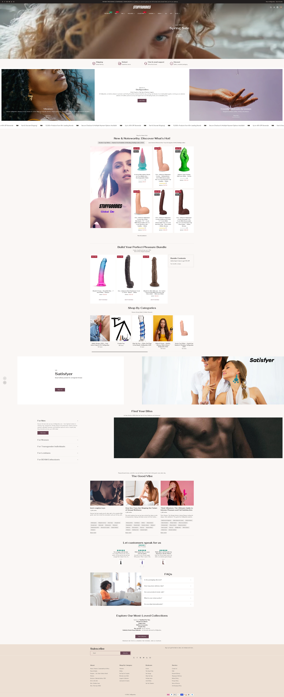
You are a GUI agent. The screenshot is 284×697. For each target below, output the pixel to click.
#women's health (144, 530)
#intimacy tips (108, 525)
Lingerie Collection (124, 678)
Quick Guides (279, 2)
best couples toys (97, 508)
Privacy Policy (175, 681)
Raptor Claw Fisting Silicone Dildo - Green (184, 175)
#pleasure (153, 525)
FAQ (173, 671)
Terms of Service (176, 683)
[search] (270, 7)
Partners (92, 676)
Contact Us (174, 668)
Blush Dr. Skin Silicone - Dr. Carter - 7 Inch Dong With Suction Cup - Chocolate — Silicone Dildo (155, 292)
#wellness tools (135, 530)
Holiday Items (149, 678)
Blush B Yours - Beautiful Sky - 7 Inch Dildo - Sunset (103, 291)
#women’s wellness (172, 530)
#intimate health (164, 525)
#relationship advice (95, 527)
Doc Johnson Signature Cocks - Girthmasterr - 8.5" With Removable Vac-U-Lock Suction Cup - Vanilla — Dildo (163, 178)
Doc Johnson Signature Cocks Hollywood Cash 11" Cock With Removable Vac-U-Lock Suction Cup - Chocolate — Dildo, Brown (163, 222)
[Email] (14, 2)
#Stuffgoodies (178, 527)
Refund (124, 62)
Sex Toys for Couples (124, 673)
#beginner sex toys (102, 522)
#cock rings (110, 522)
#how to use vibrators (183, 522)
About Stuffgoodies (270, 2)
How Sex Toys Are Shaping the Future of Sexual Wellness (141, 509)
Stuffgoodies (133, 694)
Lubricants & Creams (124, 681)
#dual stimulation (165, 522)
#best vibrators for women (178, 520)
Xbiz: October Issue (95, 683)
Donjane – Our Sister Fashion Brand (99, 673)
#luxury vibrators (173, 525)
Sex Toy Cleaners (150, 683)
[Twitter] (2, 2)
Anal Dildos (148, 681)
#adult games (93, 522)
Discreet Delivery (176, 673)
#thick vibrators (186, 527)
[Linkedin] (11, 2)
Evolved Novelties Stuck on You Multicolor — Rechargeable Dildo (142, 176)
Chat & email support (156, 62)
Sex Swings (148, 673)
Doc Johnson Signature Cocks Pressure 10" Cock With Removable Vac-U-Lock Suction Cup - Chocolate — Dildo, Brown (184, 222)
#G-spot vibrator (173, 522)
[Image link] (48, 95)
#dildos (143, 522)
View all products (141, 235)
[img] (142, 545)
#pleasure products (182, 525)
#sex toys (142, 527)
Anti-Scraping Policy (176, 686)
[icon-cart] (277, 7)
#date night (101, 525)
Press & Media (93, 671)
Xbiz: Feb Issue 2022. (95, 686)
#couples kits (117, 522)
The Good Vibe (149, 671)
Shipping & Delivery (177, 676)
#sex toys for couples (105, 527)
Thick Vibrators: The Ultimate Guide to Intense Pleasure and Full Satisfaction (177, 509)
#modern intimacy (145, 525)
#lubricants (115, 525)
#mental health (136, 525)
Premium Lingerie (149, 92)
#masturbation (129, 525)
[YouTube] (9, 2)
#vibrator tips (164, 530)
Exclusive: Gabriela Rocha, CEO (98, 678)
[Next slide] (5, 382)
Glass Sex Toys (149, 676)
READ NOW (93, 533)
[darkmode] (281, 7)
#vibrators (93, 530)
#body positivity (129, 522)
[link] (146, 235)
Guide (147, 668)
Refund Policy (175, 678)
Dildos (120, 671)
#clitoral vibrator (189, 520)
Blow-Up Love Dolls (124, 676)
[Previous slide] (5, 378)
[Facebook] (5, 2)
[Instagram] (7, 2)
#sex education (135, 527)
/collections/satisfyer (147, 357)
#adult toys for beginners (166, 520)
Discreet (177, 62)
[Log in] (274, 7)
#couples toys (93, 525)
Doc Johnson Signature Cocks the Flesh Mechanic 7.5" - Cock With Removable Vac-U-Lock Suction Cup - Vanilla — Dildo (142, 222)
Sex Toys (142, 92)
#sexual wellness (115, 527)
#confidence (137, 522)
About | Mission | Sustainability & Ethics (99, 668)
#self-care (128, 527)
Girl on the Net (94, 681)
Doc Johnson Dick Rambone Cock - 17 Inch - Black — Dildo (129, 291)
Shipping (99, 62)
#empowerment (150, 522)
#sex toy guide (164, 527)
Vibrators (121, 668)
